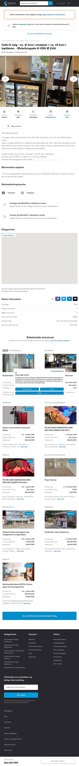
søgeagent (24, 24)
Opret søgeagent (10, 733)
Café (17, 41)
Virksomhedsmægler (60, 646)
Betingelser (8, 711)
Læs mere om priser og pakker (60, 341)
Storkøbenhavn (50, 117)
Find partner (57, 657)
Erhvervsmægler (58, 650)
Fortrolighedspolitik (57, 371)
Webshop (32, 639)
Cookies (7, 728)
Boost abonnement (59, 639)
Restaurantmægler (59, 653)
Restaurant (32, 657)
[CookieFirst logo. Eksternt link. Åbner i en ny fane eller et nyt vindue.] (16, 373)
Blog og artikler (9, 745)
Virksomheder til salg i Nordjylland (11, 640)
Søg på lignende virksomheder (53, 14)
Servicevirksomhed (8, 41)
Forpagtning (57, 660)
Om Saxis (7, 722)
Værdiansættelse (59, 643)
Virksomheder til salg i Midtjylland (11, 646)
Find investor (57, 664)
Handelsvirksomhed (35, 646)
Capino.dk (8, 750)
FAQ (5, 716)
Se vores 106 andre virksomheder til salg (39, 616)
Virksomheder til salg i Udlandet (14, 668)
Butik (21, 41)
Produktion (32, 643)
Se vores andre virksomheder (39, 34)
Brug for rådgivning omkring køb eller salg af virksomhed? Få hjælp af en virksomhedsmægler (23, 290)
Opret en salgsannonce (12, 739)
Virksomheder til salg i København (11, 663)
